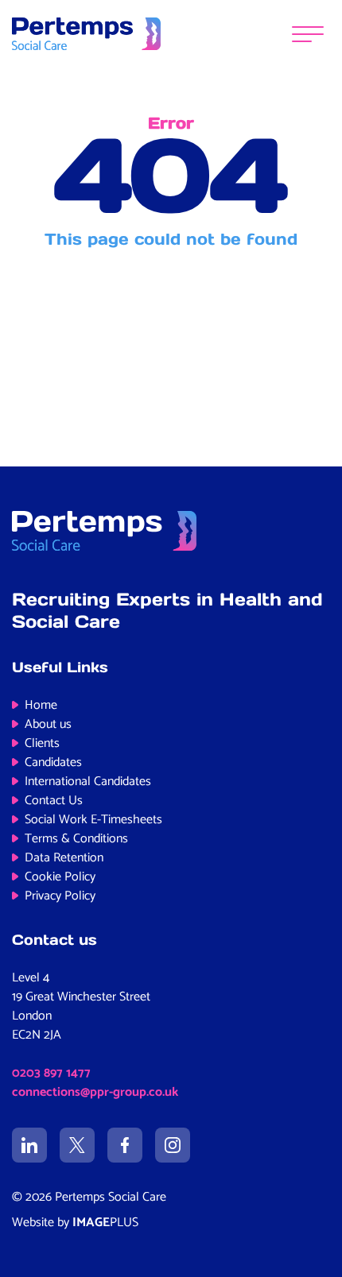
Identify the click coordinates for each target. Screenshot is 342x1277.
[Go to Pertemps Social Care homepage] (86, 33)
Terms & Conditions (76, 838)
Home (41, 705)
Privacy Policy (60, 896)
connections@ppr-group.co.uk (95, 1092)
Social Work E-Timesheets (93, 819)
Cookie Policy (60, 877)
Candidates (53, 762)
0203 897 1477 (51, 1073)
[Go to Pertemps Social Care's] (29, 1145)
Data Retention (64, 858)
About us (48, 724)
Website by (75, 1222)
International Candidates (88, 781)
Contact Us (54, 800)
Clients (42, 743)
